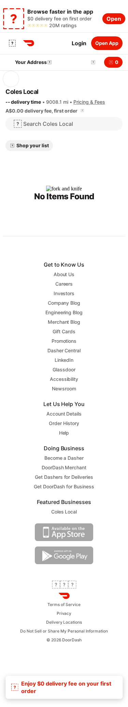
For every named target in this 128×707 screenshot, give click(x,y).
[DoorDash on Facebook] (56, 585)
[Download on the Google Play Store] (64, 562)
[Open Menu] (12, 43)
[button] (92, 62)
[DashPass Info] (82, 110)
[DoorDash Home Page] (28, 43)
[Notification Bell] (93, 62)
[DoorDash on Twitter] (64, 585)
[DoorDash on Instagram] (72, 585)
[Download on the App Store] (64, 538)
